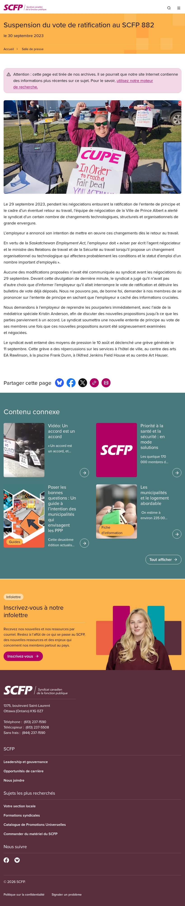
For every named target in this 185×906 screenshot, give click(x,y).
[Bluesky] (17, 859)
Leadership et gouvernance (26, 761)
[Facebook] (6, 859)
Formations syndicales (22, 815)
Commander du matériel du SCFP (31, 833)
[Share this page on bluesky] (59, 383)
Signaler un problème (67, 894)
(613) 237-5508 (37, 727)
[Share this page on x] (82, 383)
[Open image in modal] (92, 147)
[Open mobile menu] (178, 8)
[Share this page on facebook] (71, 383)
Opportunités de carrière (24, 771)
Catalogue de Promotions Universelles (35, 824)
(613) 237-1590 (35, 721)
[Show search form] (169, 8)
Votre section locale (20, 806)
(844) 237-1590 (33, 732)
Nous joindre (14, 780)
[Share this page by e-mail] (106, 383)
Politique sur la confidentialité (24, 894)
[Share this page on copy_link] (94, 383)
